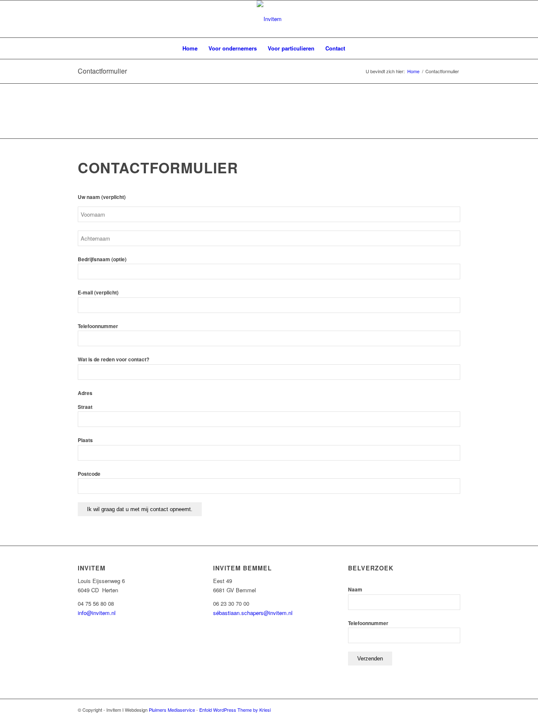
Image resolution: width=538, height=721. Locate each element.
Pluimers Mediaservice (172, 709)
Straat (85, 407)
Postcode (89, 473)
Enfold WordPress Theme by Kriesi (235, 709)
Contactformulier (102, 71)
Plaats (85, 440)
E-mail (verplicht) (98, 292)
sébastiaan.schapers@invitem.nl (253, 613)
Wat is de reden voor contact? (113, 359)
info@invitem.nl (97, 613)
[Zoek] (356, 48)
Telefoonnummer (98, 326)
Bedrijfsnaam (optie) (102, 259)
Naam (355, 589)
